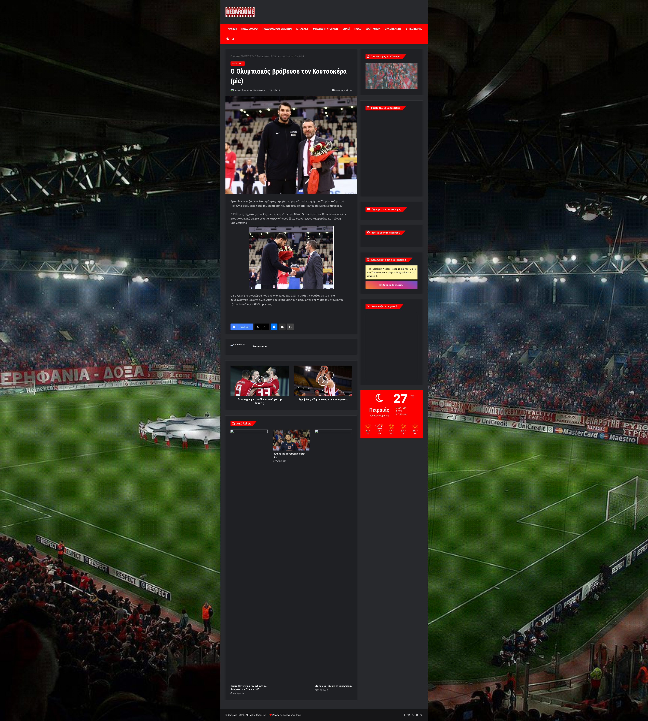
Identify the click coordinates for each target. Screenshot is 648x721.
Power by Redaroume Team (286, 715)
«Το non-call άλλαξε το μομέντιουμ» (333, 686)
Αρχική (236, 56)
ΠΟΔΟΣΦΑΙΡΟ (249, 28)
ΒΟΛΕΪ (346, 28)
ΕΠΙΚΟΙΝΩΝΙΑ (414, 28)
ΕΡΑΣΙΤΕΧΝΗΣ (393, 28)
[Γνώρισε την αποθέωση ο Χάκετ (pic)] (291, 440)
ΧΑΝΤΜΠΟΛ (373, 28)
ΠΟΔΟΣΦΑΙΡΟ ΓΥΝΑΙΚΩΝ (277, 28)
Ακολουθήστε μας (393, 285)
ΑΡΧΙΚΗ (232, 28)
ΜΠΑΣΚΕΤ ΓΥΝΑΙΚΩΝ (325, 28)
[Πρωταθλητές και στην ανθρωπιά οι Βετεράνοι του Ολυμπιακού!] (249, 556)
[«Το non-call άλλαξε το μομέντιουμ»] (333, 556)
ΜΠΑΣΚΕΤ (302, 28)
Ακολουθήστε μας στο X (384, 306)
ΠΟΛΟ (357, 28)
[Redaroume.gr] (240, 12)
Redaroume (259, 90)
